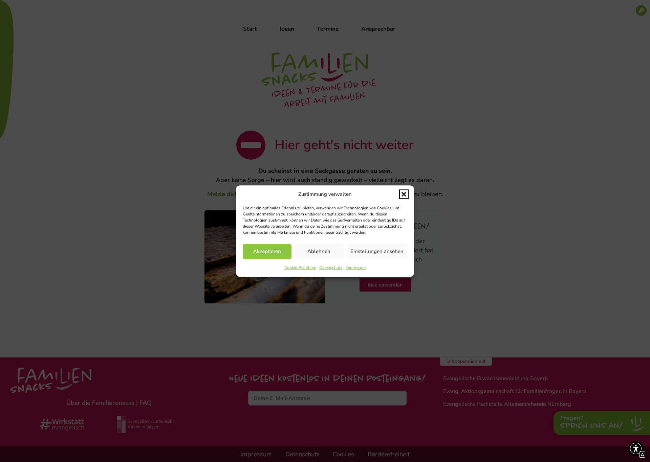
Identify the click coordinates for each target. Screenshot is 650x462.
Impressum (356, 267)
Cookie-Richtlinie (300, 267)
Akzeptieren (267, 251)
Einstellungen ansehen (377, 251)
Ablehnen (318, 251)
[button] (403, 194)
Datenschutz (330, 267)
